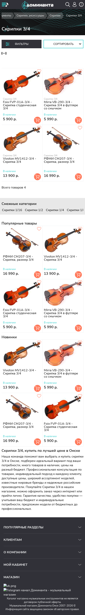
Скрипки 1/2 (34, 210)
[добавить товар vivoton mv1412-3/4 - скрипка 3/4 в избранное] (39, 128)
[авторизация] (74, 4)
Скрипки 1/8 (76, 210)
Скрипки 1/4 (55, 210)
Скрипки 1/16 (12, 210)
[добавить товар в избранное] (39, 71)
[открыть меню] (5, 5)
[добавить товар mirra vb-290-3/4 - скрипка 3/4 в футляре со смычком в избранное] (80, 71)
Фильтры (21, 44)
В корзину (37, 120)
